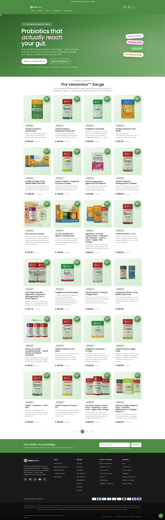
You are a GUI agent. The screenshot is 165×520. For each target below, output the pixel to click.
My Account (58, 477)
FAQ (123, 463)
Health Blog (104, 480)
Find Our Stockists (106, 473)
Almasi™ (79, 490)
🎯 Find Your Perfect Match (34, 61)
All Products (58, 463)
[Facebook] (30, 479)
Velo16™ (79, 463)
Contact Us (126, 467)
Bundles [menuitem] (40, 11)
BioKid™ (79, 484)
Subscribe (136, 444)
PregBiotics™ (81, 480)
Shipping (125, 473)
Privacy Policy (127, 484)
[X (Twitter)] (44, 479)
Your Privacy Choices (120, 516)
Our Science (104, 470)
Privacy (110, 516)
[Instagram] (25, 479)
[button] (125, 7)
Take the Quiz (59, 470)
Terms (104, 516)
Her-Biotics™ (81, 473)
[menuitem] (47, 11)
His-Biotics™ (81, 477)
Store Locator (127, 470)
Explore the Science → (59, 61)
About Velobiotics (106, 463)
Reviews (102, 477)
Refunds (131, 516)
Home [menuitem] (33, 11)
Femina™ (80, 467)
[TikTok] (35, 479)
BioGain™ (80, 487)
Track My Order (59, 473)
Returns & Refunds (129, 477)
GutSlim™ (80, 470)
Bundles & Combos (61, 467)
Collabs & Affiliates (106, 484)
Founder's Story (105, 467)
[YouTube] (40, 479)
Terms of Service (128, 480)
